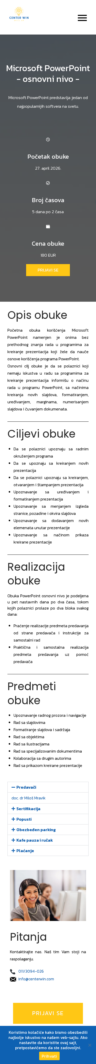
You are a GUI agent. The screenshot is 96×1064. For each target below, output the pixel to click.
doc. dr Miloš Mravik (29, 798)
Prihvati (49, 1056)
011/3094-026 (31, 971)
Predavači (26, 787)
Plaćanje (25, 851)
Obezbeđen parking (36, 830)
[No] (89, 1045)
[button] (48, 787)
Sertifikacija (28, 809)
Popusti (23, 819)
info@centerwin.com (36, 979)
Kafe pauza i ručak (34, 840)
